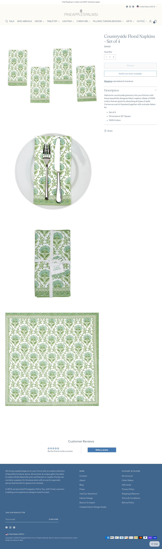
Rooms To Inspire (87, 502)
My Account (127, 476)
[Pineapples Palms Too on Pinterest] (133, 7)
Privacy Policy (128, 489)
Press (82, 489)
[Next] (146, 21)
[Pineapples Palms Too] (81, 12)
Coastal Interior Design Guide (92, 507)
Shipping (108, 81)
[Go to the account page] (150, 21)
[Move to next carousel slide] (155, 423)
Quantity (108, 52)
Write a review (101, 450)
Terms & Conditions (131, 498)
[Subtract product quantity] (106, 57)
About (82, 480)
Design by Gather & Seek (14, 540)
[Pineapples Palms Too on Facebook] (127, 7)
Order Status (127, 480)
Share (110, 131)
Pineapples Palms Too (27, 538)
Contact (83, 476)
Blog (81, 485)
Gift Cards (126, 485)
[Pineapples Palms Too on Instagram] (130, 7)
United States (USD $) (147, 7)
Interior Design (86, 498)
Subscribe (53, 519)
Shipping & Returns (130, 494)
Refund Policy (128, 502)
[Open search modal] (6, 21)
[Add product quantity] (113, 57)
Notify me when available (130, 73)
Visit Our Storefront (88, 494)
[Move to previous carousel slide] (149, 424)
